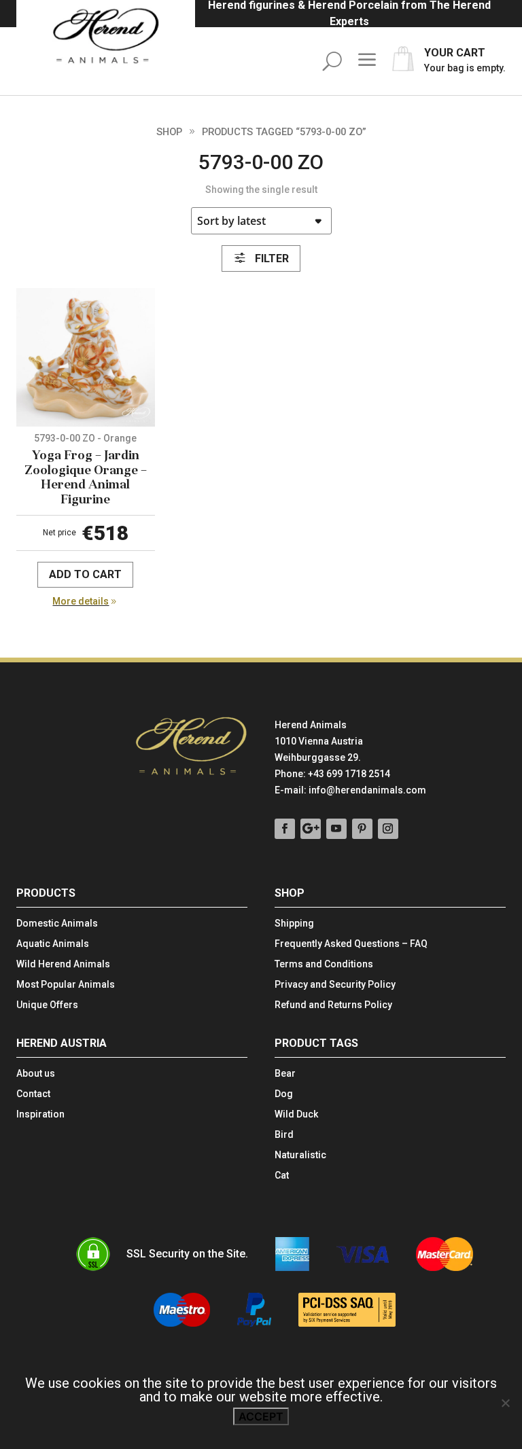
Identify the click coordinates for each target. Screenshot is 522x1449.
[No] (505, 1403)
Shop (169, 132)
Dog (284, 1094)
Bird (284, 1135)
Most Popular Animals (65, 985)
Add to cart (85, 574)
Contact (33, 1094)
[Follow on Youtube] (336, 829)
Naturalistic (300, 1155)
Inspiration (40, 1114)
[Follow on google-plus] (310, 829)
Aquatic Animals (52, 944)
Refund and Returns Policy (333, 1005)
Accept (261, 1416)
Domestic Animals (57, 923)
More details (80, 601)
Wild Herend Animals (63, 964)
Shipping (294, 923)
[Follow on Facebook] (285, 829)
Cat (282, 1175)
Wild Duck (296, 1114)
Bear (285, 1074)
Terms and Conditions (324, 964)
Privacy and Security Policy (335, 985)
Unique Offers (47, 1005)
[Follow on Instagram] (388, 829)
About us (35, 1074)
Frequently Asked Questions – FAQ (351, 944)
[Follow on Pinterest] (362, 829)
